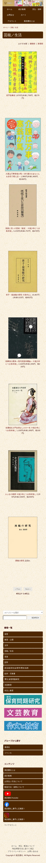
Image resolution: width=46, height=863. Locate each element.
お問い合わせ (32, 851)
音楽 (6, 657)
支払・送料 (36, 9)
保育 (6, 634)
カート (23, 15)
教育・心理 (8, 640)
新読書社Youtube (11, 798)
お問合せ (10, 15)
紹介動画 (22, 9)
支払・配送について (27, 846)
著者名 (7, 747)
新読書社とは (29, 21)
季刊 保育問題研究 (11, 679)
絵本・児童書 (9, 674)
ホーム (9, 9)
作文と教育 (8, 691)
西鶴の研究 (19, 561)
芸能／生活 (14, 27)
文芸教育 (8, 685)
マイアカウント (10, 825)
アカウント (12, 21)
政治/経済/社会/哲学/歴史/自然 (16, 668)
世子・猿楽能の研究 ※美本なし (19, 295)
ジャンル (8, 753)
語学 (6, 662)
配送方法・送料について (14, 787)
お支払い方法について (13, 781)
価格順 (32, 44)
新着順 (40, 44)
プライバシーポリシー (17, 851)
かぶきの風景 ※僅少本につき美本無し (20, 494)
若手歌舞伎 (10, 95)
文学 (6, 645)
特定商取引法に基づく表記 (23, 849)
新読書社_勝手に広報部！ (14, 809)
